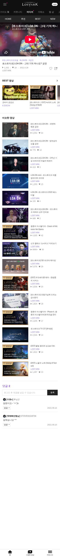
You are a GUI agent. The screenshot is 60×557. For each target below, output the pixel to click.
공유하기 (56, 68)
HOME (8, 19)
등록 (52, 392)
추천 (23, 19)
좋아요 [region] (50, 68)
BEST (38, 19)
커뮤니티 (18, 12)
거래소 (41, 12)
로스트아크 (30, 4)
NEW (52, 19)
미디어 (30, 12)
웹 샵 (51, 12)
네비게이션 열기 (5, 4)
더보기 (57, 80)
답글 (6, 408)
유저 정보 (11, 399)
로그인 (54, 4)
